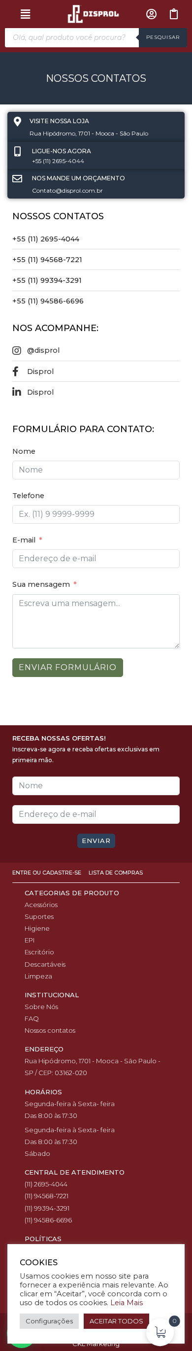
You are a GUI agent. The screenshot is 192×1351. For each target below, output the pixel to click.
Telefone (28, 495)
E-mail (23, 540)
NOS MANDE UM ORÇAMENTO (78, 178)
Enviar (96, 840)
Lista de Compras (116, 872)
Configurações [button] (49, 1321)
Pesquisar (163, 37)
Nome (23, 451)
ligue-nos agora (61, 151)
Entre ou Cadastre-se (47, 872)
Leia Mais (126, 1302)
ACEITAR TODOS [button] (116, 1321)
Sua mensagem (41, 584)
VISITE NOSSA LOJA (59, 121)
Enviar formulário (68, 667)
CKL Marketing (96, 1344)
